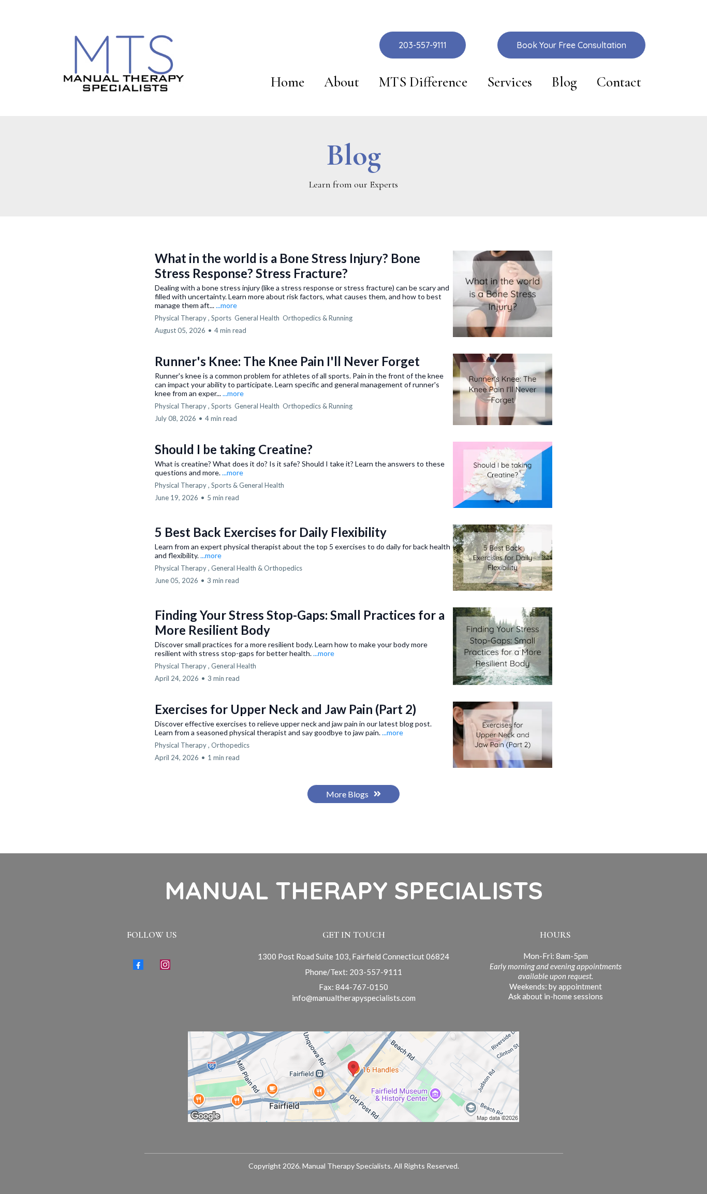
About (341, 83)
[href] (353, 1076)
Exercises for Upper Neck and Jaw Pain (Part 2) (285, 709)
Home (287, 83)
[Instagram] (165, 964)
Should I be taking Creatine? (234, 449)
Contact (619, 83)
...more (226, 305)
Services (509, 83)
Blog (564, 83)
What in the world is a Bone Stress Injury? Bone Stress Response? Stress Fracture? (287, 266)
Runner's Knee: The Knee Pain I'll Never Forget (287, 361)
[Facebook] (138, 964)
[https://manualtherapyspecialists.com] (123, 63)
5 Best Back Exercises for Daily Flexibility (271, 532)
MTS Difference (423, 83)
